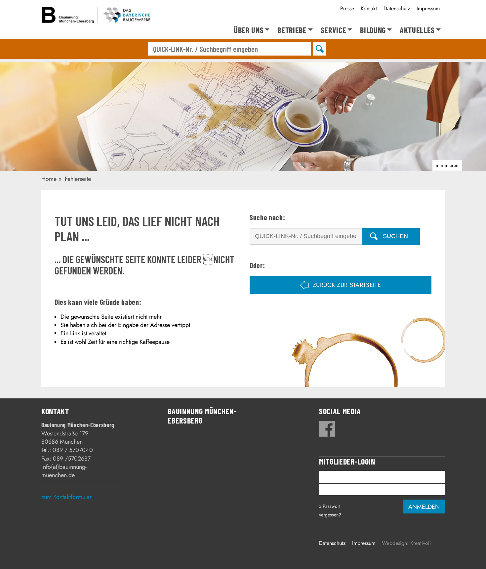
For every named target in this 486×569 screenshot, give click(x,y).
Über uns (248, 30)
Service (333, 30)
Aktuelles (417, 30)
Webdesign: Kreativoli (406, 543)
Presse (347, 8)
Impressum (428, 8)
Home (49, 179)
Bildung (373, 30)
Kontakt (369, 8)
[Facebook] (327, 429)
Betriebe (291, 30)
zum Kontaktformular (66, 497)
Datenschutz (397, 8)
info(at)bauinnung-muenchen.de (64, 471)
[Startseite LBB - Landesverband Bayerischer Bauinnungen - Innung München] (97, 16)
